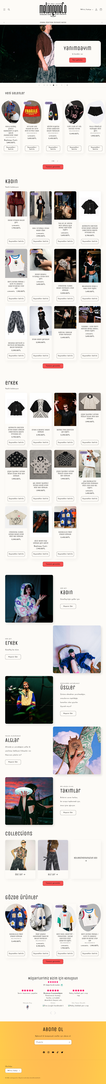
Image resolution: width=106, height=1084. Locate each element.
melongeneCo (14, 1078)
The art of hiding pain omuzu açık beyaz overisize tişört (65, 226)
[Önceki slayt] (39, 85)
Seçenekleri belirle (10, 148)
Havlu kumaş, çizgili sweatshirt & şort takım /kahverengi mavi (11, 131)
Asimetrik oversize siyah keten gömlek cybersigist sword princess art (90, 229)
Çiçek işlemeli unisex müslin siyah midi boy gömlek (65, 473)
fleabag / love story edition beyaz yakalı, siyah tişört (89, 328)
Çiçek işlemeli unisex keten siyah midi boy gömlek (16, 473)
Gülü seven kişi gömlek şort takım (40, 542)
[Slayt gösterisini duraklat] (67, 85)
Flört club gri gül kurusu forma (74, 128)
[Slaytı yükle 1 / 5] (44, 85)
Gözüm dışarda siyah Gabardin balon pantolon (53, 129)
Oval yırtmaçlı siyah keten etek (40, 229)
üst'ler (19, 874)
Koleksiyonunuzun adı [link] (85, 857)
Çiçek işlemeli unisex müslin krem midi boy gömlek (90, 416)
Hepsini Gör (68, 606)
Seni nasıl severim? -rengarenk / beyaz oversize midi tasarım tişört (65, 937)
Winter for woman (28, 60)
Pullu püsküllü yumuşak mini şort (95, 129)
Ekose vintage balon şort (16, 221)
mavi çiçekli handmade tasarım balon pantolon (40, 936)
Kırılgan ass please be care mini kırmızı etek (32, 129)
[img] (53, 982)
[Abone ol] (69, 1042)
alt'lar (51, 874)
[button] (4, 9)
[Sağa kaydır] (57, 161)
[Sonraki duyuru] (102, 22)
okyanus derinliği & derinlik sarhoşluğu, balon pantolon (16, 345)
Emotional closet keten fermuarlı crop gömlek (65, 288)
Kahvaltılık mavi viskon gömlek (65, 533)
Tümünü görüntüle (53, 167)
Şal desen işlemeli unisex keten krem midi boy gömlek (40, 485)
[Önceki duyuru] (4, 22)
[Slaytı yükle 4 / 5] (53, 85)
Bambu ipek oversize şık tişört (65, 431)
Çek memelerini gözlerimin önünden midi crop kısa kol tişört (89, 484)
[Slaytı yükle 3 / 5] (50, 85)
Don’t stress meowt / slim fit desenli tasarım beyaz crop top (16, 285)
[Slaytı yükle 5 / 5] (56, 85)
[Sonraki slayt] (61, 85)
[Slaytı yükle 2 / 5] (47, 85)
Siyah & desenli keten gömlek (41, 431)
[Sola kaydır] (48, 161)
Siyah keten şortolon (40, 339)
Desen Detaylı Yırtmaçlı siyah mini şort (40, 276)
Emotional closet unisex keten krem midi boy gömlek (16, 534)
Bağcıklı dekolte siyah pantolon (65, 333)
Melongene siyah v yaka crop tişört (89, 287)
